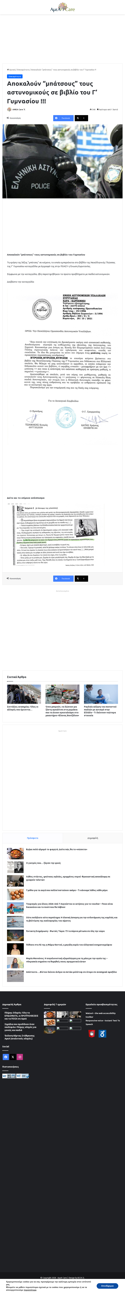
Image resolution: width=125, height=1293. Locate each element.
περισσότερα (30, 1290)
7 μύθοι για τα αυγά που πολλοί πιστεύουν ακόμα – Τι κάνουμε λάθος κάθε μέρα (66, 890)
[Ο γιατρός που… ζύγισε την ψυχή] (15, 867)
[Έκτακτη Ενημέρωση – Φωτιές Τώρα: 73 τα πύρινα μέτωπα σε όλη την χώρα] (15, 935)
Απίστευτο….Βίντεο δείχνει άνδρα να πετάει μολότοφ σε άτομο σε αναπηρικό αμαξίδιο (71, 972)
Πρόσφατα (32, 838)
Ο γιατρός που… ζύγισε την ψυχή (43, 863)
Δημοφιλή (93, 838)
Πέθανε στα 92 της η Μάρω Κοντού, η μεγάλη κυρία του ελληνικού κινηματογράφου (69, 945)
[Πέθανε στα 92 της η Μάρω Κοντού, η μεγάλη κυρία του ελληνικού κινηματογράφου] (15, 949)
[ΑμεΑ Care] (62, 7)
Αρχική (12, 70)
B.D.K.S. (81, 1278)
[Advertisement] (62, 38)
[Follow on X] (24, 110)
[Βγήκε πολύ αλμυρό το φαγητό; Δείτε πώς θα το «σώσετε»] (15, 853)
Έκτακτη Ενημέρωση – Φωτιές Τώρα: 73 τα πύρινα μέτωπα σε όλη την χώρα (65, 931)
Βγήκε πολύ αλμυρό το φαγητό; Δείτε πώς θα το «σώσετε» (56, 849)
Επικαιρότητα (23, 70)
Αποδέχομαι (107, 1285)
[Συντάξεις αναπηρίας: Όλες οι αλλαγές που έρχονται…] (24, 694)
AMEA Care (17, 110)
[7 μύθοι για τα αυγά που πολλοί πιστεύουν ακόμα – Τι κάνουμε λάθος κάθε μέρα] (15, 894)
